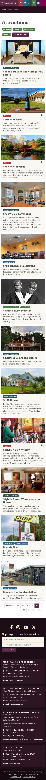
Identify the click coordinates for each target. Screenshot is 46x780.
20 (24, 610)
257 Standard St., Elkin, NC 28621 (19, 730)
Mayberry (17, 29)
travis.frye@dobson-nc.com (17, 759)
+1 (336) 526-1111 (12, 733)
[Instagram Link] (18, 627)
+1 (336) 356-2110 (13, 757)
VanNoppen (33, 774)
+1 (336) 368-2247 (13, 697)
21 (29, 610)
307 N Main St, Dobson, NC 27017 (20, 754)
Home (3, 9)
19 (41, 606)
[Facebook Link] (11, 627)
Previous (10, 606)
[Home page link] (9, 3)
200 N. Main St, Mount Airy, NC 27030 (22, 671)
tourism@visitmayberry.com (17, 676)
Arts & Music (29, 29)
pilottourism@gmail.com (16, 700)
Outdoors (7, 29)
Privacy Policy (30, 777)
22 (33, 610)
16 (27, 606)
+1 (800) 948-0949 (13, 673)
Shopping (7, 35)
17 (32, 606)
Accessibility (16, 777)
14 (18, 606)
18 (37, 606)
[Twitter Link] (33, 627)
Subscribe (8, 650)
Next (40, 610)
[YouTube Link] (25, 627)
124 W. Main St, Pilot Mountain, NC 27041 (23, 695)
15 (23, 606)
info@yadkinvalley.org (14, 735)
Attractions (13, 9)
